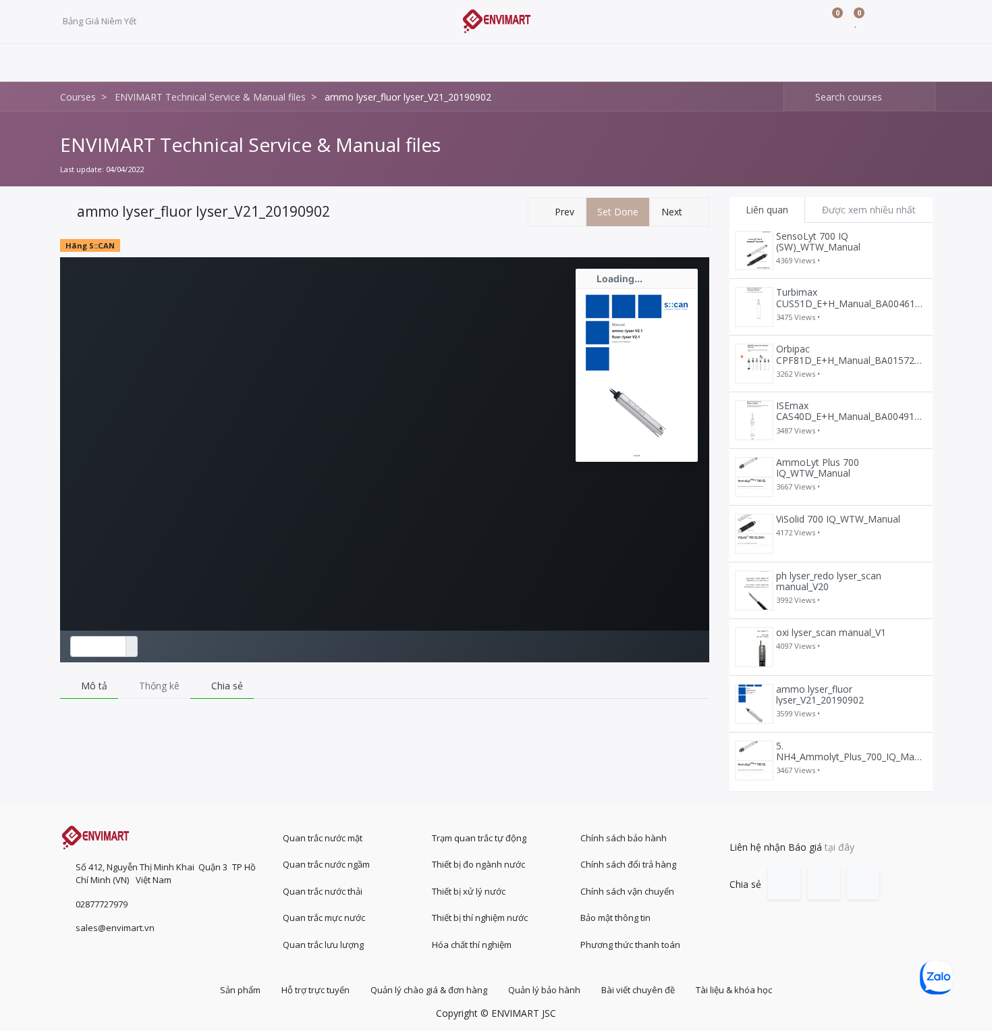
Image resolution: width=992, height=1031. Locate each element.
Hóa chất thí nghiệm (472, 945)
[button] (557, 212)
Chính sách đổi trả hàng (628, 864)
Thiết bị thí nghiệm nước (480, 917)
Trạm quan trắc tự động (479, 838)
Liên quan (767, 209)
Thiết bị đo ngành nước (478, 864)
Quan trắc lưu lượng (323, 945)
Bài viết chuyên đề (638, 990)
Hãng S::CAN (90, 245)
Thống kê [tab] (158, 685)
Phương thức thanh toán (630, 945)
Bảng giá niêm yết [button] (100, 21)
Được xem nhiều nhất (869, 209)
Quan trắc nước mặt (322, 838)
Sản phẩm (240, 990)
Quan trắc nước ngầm (326, 864)
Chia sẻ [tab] (226, 685)
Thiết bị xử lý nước (468, 891)
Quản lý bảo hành (544, 990)
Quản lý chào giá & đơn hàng (428, 990)
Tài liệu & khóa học (734, 990)
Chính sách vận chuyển (627, 891)
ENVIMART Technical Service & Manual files (250, 144)
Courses (78, 96)
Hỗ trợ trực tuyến (315, 990)
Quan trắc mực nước (324, 917)
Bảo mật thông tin (615, 917)
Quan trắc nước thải (322, 891)
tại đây (839, 847)
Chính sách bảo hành (623, 838)
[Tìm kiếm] (794, 96)
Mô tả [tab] (92, 685)
